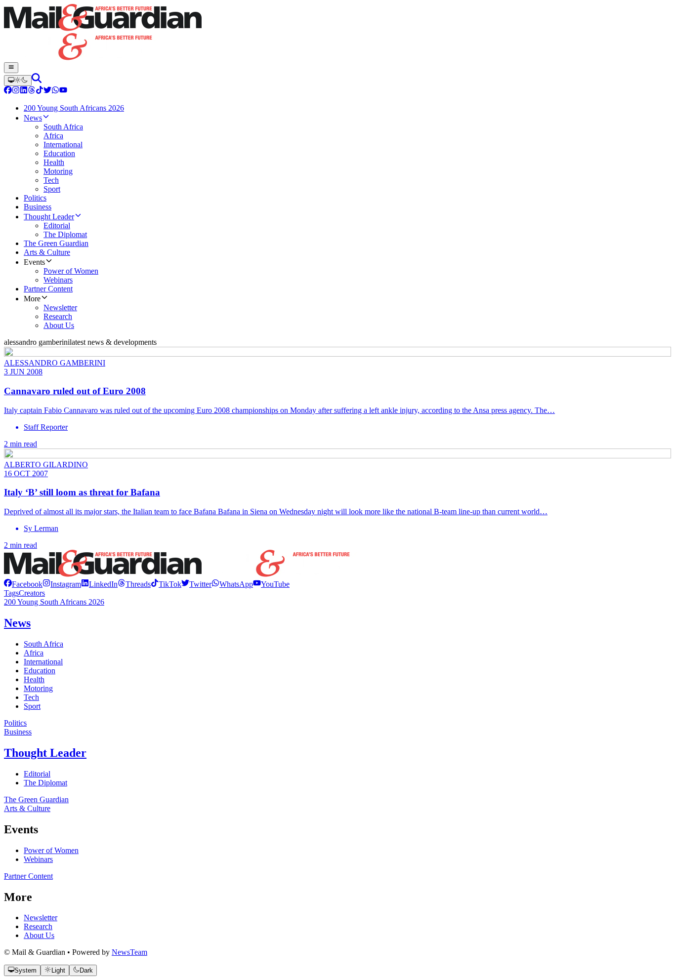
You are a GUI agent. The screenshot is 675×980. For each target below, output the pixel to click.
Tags (11, 593)
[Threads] (32, 91)
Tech (31, 697)
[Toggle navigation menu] (11, 67)
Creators (32, 593)
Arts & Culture (27, 808)
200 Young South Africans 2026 (54, 602)
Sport (32, 706)
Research (38, 926)
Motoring (38, 688)
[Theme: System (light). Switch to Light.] (18, 80)
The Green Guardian (36, 799)
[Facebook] (8, 91)
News (17, 622)
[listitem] (23, 584)
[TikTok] (39, 91)
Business (18, 732)
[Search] (37, 80)
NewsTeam (129, 952)
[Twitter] (47, 91)
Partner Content (28, 876)
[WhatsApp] (55, 91)
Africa (33, 653)
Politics (15, 723)
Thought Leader (45, 752)
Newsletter (40, 917)
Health (34, 679)
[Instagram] (16, 91)
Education (39, 670)
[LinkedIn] (24, 91)
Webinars (38, 859)
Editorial (37, 774)
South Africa (43, 644)
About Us (39, 935)
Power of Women (51, 850)
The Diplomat (45, 782)
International (43, 661)
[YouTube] (63, 91)
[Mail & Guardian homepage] (337, 33)
